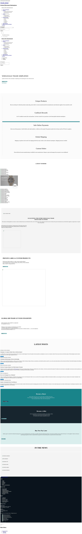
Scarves (5, 20)
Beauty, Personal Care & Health (7, 24)
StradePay (3, 482)
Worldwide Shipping (5, 490)
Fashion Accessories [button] (5, 17)
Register (6, 36)
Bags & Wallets (6, 18)
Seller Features (4, 489)
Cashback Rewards (5, 492)
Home (3, 480)
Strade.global (4, 3)
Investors (3, 483)
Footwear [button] (4, 10)
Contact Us (4, 497)
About (3, 481)
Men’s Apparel (6, 15)
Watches (5, 22)
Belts (5, 50)
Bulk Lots (3, 56)
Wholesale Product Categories (6, 491)
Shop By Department (7, 7)
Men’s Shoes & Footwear (8, 12)
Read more (2, 356)
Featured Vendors (4, 57)
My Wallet (4, 59)
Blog (3, 484)
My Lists (4, 58)
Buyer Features (4, 488)
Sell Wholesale (4, 82)
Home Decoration (5, 23)
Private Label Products (6, 9)
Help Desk (4, 498)
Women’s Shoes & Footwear (8, 11)
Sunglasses (5, 21)
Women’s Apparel (7, 14)
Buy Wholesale (4, 81)
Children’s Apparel (7, 16)
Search (2, 30)
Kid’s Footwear (6, 44)
